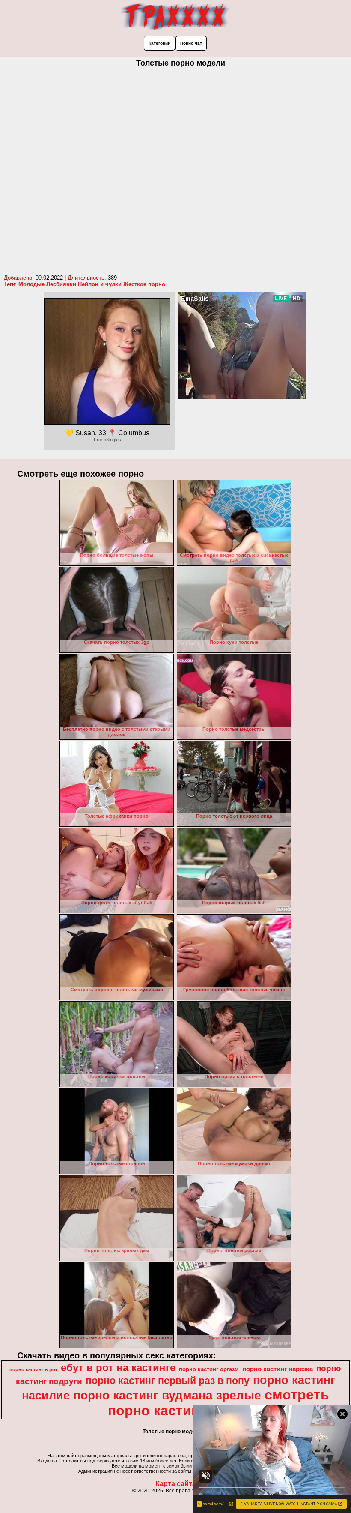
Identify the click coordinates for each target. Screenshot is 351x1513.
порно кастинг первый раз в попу (168, 1380)
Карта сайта (175, 1483)
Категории (159, 43)
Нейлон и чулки (100, 284)
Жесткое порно (144, 284)
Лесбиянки (61, 284)
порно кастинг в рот (33, 1369)
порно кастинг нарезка (277, 1369)
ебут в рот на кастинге (118, 1367)
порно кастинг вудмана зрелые (167, 1395)
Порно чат (191, 43)
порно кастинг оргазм (209, 1369)
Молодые (31, 284)
